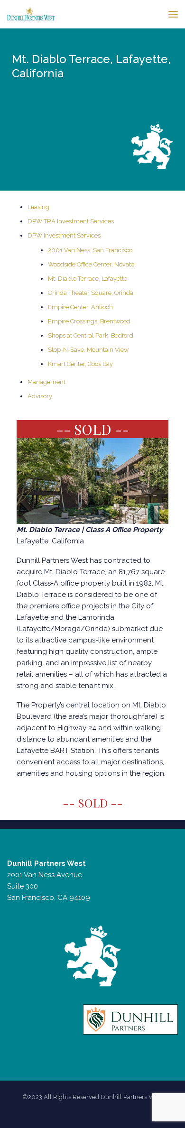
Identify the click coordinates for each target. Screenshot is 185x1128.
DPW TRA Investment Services (71, 221)
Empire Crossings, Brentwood (89, 321)
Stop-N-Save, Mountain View (88, 349)
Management (46, 381)
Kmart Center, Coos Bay (80, 363)
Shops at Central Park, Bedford (90, 335)
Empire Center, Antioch (80, 307)
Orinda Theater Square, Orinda (90, 292)
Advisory (40, 396)
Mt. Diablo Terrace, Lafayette (87, 278)
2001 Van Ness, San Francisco (90, 250)
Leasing (38, 207)
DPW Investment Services (64, 235)
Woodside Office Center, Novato (91, 264)
